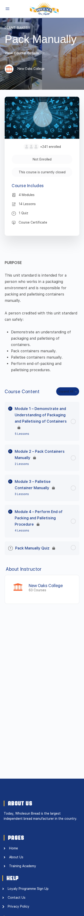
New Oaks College (46, 585)
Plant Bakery (17, 28)
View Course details (22, 53)
